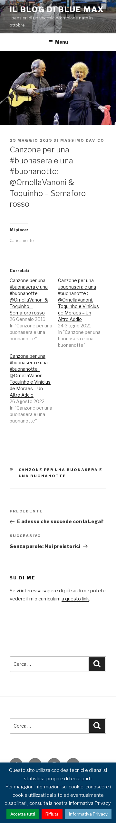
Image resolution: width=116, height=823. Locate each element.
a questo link (75, 599)
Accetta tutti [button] (22, 814)
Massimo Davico (82, 140)
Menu (61, 42)
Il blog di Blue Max (57, 9)
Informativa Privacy (88, 814)
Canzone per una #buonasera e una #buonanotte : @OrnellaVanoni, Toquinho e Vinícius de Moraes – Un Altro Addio (78, 300)
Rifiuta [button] (52, 814)
